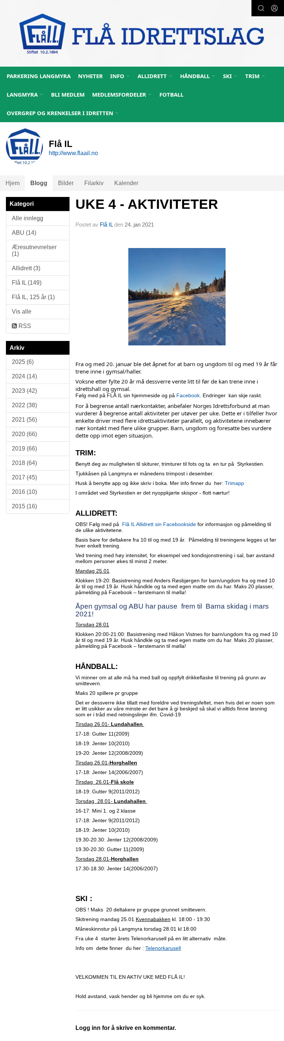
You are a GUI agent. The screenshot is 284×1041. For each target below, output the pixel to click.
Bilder (66, 183)
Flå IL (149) (26, 283)
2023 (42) (24, 391)
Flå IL (106, 224)
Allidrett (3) (26, 268)
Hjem (13, 183)
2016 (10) (24, 492)
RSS (24, 326)
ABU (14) (24, 233)
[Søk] (261, 8)
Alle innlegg (27, 218)
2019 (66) (24, 448)
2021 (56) (24, 419)
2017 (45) (24, 477)
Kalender (126, 183)
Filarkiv (94, 183)
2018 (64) (24, 463)
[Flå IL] (142, 34)
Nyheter (90, 76)
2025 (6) (23, 362)
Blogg (38, 183)
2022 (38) (24, 405)
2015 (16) (24, 506)
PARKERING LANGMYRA (39, 76)
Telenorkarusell (163, 948)
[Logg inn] (274, 8)
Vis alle (21, 311)
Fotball (171, 94)
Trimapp (234, 483)
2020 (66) (24, 434)
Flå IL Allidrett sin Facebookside (159, 524)
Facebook (188, 395)
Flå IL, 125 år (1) (33, 297)
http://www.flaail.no (73, 153)
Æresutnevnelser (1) (34, 250)
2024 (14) (24, 376)
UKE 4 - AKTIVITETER (146, 204)
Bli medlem (68, 94)
